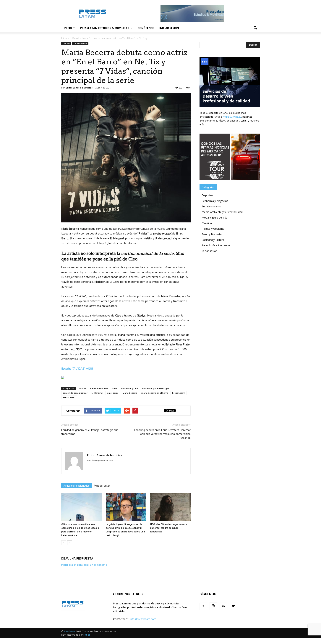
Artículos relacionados (77, 485)
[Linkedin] (223, 606)
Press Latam (178, 392)
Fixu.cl (86, 634)
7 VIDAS (82, 388)
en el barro (113, 392)
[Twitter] (233, 606)
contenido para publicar (75, 392)
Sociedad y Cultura (213, 240)
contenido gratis (129, 388)
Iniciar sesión (169, 28)
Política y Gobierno (213, 228)
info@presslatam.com (143, 619)
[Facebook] (203, 606)
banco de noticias (99, 388)
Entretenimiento (80, 43)
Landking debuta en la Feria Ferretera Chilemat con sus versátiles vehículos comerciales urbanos (162, 433)
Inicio (68, 28)
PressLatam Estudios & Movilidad (104, 28)
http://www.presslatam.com (99, 460)
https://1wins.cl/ (232, 117)
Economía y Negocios (215, 201)
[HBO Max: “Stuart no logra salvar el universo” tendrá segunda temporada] (170, 507)
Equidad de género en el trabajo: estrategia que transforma (89, 432)
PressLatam (69, 397)
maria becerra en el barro (154, 392)
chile (114, 388)
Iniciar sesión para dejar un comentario (84, 565)
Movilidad (207, 223)
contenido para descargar (155, 388)
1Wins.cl (66, 43)
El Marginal (97, 392)
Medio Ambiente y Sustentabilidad (222, 212)
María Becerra (130, 392)
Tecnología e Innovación (216, 245)
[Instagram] (213, 606)
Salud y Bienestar (212, 234)
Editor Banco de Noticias (79, 87)
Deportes (207, 195)
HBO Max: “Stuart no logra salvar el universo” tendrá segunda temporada (169, 528)
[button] (255, 28)
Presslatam (69, 631)
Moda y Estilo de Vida (215, 217)
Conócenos (146, 28)
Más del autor (102, 485)
